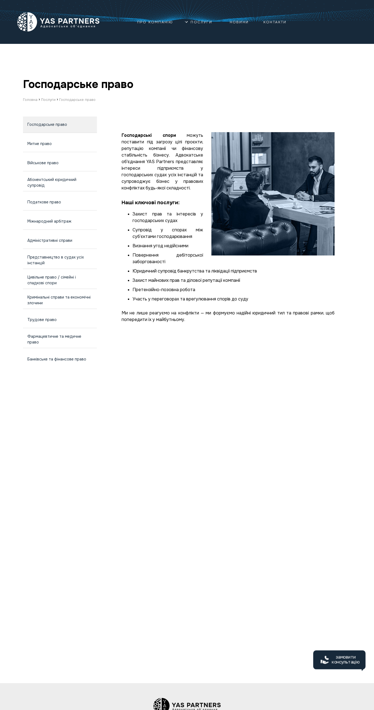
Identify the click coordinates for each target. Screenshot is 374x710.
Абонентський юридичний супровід (51, 182)
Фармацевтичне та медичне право (54, 339)
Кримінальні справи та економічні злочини (59, 300)
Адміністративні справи (49, 240)
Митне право (39, 143)
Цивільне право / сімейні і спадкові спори (51, 280)
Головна (30, 99)
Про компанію (155, 22)
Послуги (201, 22)
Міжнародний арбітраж (49, 221)
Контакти (275, 22)
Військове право (43, 162)
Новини (239, 22)
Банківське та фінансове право (56, 359)
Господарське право (47, 124)
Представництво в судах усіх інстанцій (55, 260)
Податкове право (44, 202)
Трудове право (42, 319)
